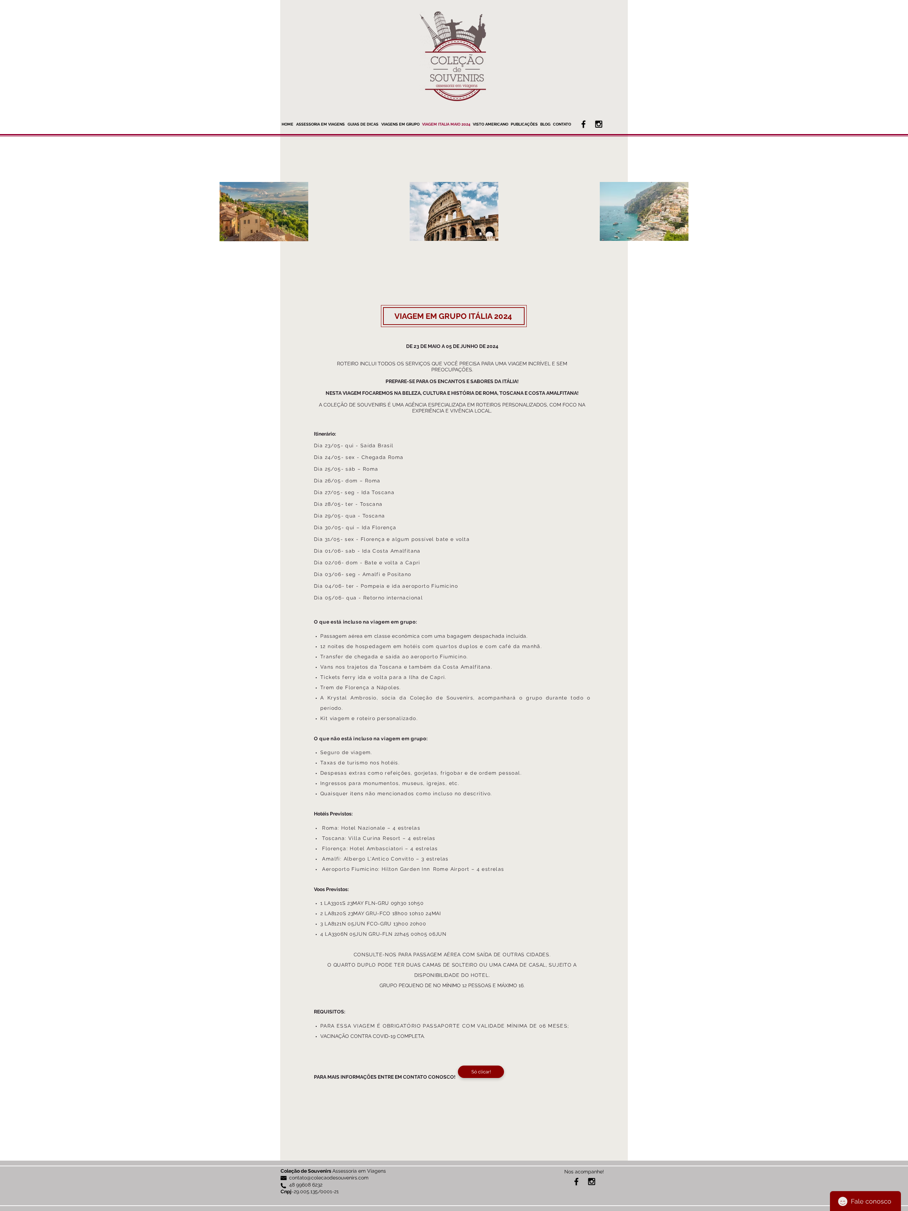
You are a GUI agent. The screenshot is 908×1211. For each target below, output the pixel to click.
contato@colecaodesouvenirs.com (329, 1177)
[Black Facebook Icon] (583, 124)
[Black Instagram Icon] (599, 124)
